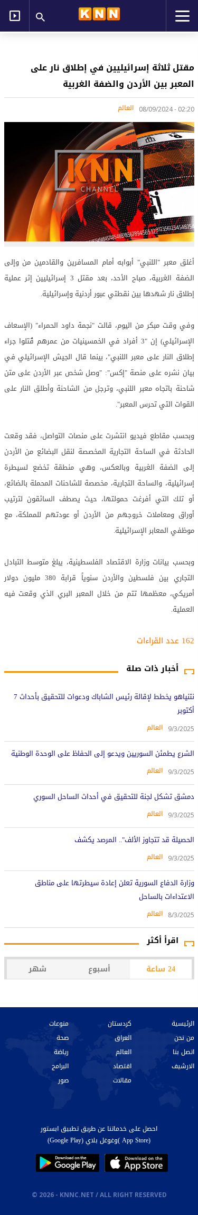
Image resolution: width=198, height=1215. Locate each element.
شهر (37, 969)
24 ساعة (160, 969)
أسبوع (99, 969)
